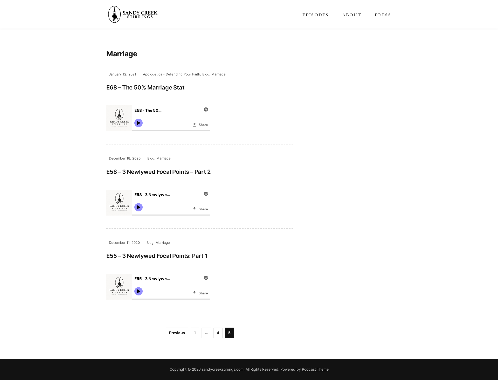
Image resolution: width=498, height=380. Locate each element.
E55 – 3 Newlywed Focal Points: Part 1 (157, 255)
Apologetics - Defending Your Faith (171, 74)
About (351, 15)
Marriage (218, 74)
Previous (177, 332)
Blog (205, 74)
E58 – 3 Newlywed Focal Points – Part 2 (158, 171)
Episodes (315, 15)
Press (383, 15)
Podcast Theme (315, 369)
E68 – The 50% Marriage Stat (145, 87)
